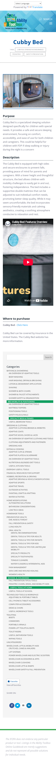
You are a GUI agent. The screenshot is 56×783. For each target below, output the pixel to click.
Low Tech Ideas (16, 510)
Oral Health (15, 530)
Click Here (22, 325)
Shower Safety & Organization (24, 398)
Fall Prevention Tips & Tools (23, 580)
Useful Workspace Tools (21, 611)
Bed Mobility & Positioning (21, 401)
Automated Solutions (20, 503)
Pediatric (16, 54)
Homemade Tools (15, 513)
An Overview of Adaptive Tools (24, 373)
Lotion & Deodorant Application (25, 384)
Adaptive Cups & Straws (20, 452)
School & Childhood (18, 578)
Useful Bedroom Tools (20, 421)
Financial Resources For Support (23, 473)
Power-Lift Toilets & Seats (21, 628)
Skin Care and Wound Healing (23, 570)
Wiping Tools (15, 638)
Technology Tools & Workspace (22, 594)
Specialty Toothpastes (22, 556)
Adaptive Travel (16, 486)
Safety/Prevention (34, 54)
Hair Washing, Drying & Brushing (25, 380)
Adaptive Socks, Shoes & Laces (23, 435)
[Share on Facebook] (12, 705)
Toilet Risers (15, 631)
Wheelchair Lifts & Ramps (21, 666)
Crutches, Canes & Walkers (22, 648)
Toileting (11, 615)
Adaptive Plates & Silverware (23, 455)
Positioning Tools (18, 411)
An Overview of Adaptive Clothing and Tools (31, 438)
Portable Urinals (17, 624)
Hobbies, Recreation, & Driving (21, 476)
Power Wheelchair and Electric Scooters (29, 655)
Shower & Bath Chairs (19, 391)
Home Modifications (17, 500)
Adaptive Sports (16, 482)
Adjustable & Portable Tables (23, 597)
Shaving (13, 387)
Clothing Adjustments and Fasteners (27, 442)
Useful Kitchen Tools (19, 466)
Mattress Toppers (17, 407)
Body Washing (16, 377)
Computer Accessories (20, 604)
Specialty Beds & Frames (21, 418)
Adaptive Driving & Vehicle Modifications (29, 479)
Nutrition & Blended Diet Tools (24, 462)
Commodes (14, 621)
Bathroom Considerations (22, 506)
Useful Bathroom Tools (21, 635)
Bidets (12, 617)
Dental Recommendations (24, 533)
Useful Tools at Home (21, 587)
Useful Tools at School (20, 591)
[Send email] (23, 705)
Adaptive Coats (16, 431)
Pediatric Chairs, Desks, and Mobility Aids (29, 584)
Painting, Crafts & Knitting (22, 493)
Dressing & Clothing (17, 425)
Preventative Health (17, 517)
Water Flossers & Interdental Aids (28, 563)
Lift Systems (15, 652)
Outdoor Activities (18, 489)
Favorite (14, 681)
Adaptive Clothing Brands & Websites (27, 428)
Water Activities (16, 496)
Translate (37, 7)
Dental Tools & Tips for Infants (26, 540)
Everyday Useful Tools (18, 469)
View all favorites (14, 685)
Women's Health (17, 574)
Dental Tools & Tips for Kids (25, 543)
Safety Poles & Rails (18, 414)
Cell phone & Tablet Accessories (24, 600)
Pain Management (17, 567)
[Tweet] (17, 705)
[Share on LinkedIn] (29, 705)
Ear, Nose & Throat (18, 519)
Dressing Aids (15, 445)
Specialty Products (20, 553)
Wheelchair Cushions (19, 662)
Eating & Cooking (15, 449)
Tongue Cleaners (19, 560)
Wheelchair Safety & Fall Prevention (27, 669)
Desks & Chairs (16, 608)
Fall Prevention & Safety (21, 523)
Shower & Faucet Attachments (24, 394)
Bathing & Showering (17, 370)
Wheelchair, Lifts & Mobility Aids (23, 645)
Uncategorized (14, 642)
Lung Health (15, 526)
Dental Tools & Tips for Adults (26, 536)
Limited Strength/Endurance (30, 50)
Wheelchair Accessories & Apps (24, 659)
